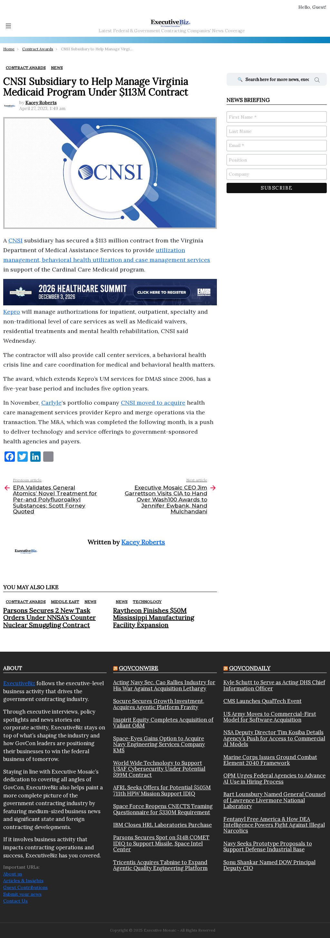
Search (317, 80)
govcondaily (249, 668)
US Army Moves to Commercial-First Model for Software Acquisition (269, 717)
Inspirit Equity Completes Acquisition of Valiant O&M (163, 723)
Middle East (65, 601)
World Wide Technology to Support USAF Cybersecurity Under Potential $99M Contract (159, 769)
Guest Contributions (25, 887)
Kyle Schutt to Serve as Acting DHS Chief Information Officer (274, 685)
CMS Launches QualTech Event (262, 701)
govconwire (138, 668)
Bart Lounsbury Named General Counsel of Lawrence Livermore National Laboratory (274, 800)
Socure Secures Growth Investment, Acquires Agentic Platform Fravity (158, 704)
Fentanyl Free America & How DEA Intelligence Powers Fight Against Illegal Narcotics (274, 825)
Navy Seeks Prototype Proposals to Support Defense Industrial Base (267, 847)
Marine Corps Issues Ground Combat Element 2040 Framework (270, 760)
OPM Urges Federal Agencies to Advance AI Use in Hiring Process (274, 779)
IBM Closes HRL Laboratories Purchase (162, 825)
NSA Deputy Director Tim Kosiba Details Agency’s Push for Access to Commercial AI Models (274, 738)
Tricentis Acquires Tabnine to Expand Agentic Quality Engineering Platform (160, 865)
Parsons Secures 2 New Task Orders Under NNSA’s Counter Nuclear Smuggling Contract (49, 617)
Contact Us (15, 901)
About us (12, 874)
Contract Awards (26, 601)
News (90, 601)
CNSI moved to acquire (153, 402)
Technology (147, 601)
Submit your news (22, 894)
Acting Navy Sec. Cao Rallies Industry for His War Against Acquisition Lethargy (164, 685)
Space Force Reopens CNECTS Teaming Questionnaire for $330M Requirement (163, 809)
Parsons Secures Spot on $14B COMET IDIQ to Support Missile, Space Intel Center (161, 843)
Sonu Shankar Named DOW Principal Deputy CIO (269, 865)
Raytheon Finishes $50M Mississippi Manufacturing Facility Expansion (153, 617)
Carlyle (51, 402)
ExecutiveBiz (19, 683)
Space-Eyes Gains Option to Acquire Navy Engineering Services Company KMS (159, 744)
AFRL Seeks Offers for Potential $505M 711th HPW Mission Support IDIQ (162, 790)
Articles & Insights (23, 881)
